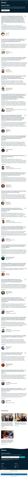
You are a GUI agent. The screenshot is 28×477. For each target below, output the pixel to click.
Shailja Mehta (8, 129)
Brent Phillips (8, 69)
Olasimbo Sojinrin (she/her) (10, 257)
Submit (22, 457)
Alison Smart (8, 202)
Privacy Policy (5, 459)
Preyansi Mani (8, 220)
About (2, 465)
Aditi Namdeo (8, 238)
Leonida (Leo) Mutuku (9, 149)
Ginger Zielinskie (8, 400)
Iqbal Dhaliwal (8, 166)
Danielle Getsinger (9, 291)
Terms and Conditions (11, 459)
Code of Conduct (4, 468)
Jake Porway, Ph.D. (9, 346)
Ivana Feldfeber (8, 382)
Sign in (7, 0)
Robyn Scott (8, 51)
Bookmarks (3, 0)
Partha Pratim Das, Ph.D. (9, 108)
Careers (2, 466)
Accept (14, 474)
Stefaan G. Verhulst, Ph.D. (10, 311)
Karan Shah (7, 33)
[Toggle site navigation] (26, 2)
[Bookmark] (25, 16)
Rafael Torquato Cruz (9, 88)
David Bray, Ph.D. (8, 329)
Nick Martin (7, 273)
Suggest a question (5, 10)
